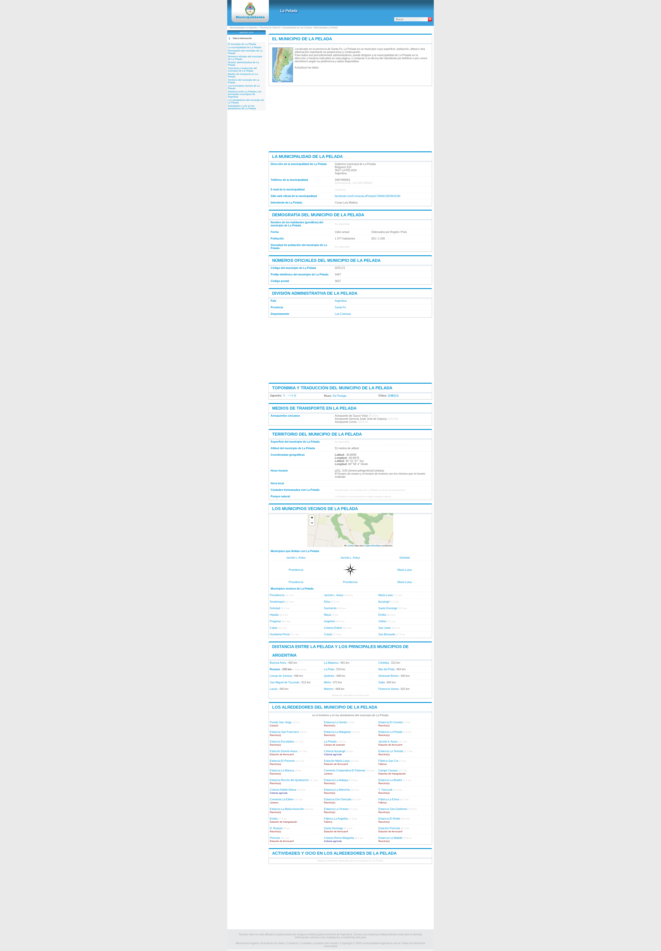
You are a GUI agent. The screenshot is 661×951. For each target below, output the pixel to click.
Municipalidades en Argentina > (245, 27)
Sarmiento (330, 608)
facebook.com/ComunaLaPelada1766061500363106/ (367, 196)
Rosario (275, 669)
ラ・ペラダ (289, 395)
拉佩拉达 (393, 395)
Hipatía (274, 614)
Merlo (327, 682)
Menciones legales (247, 943)
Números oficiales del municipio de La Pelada (326, 260)
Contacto (292, 943)
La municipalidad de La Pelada (307, 156)
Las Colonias (343, 313)
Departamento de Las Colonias (297, 27)
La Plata (329, 669)
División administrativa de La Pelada (314, 293)
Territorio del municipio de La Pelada (317, 434)
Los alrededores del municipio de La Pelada (324, 707)
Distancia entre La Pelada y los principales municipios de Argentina (244, 94)
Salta (381, 682)
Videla (382, 621)
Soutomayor (277, 601)
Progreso (275, 621)
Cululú (328, 634)
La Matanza (331, 662)
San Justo (384, 627)
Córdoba (383, 662)
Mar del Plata (386, 669)
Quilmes (329, 675)
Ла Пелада (339, 395)
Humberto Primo (280, 634)
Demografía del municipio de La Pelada (318, 214)
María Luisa (404, 569)
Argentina (341, 300)
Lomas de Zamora (281, 675)
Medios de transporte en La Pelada (314, 408)
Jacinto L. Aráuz (296, 557)
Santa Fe (340, 307)
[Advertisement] (350, 119)
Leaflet (349, 545)
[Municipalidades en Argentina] (250, 18)
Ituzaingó (384, 601)
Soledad (404, 557)
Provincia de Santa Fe (270, 27)
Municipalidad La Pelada (326, 27)
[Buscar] (430, 19)
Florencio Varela (388, 688)
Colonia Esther (333, 627)
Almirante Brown (388, 675)
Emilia (382, 614)
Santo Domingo (387, 608)
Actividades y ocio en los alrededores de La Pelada (334, 853)
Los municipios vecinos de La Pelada (315, 508)
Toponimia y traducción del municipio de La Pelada (332, 388)
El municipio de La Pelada (302, 38)
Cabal (273, 627)
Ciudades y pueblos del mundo (319, 943)
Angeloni (329, 621)
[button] (311, 517)
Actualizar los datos (307, 67)
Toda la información (242, 38)
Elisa (327, 601)
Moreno (328, 688)
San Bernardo (386, 634)
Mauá (327, 614)
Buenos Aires (278, 662)
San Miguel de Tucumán (285, 682)
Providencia (296, 569)
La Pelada (288, 11)
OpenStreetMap (373, 545)
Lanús (273, 688)
